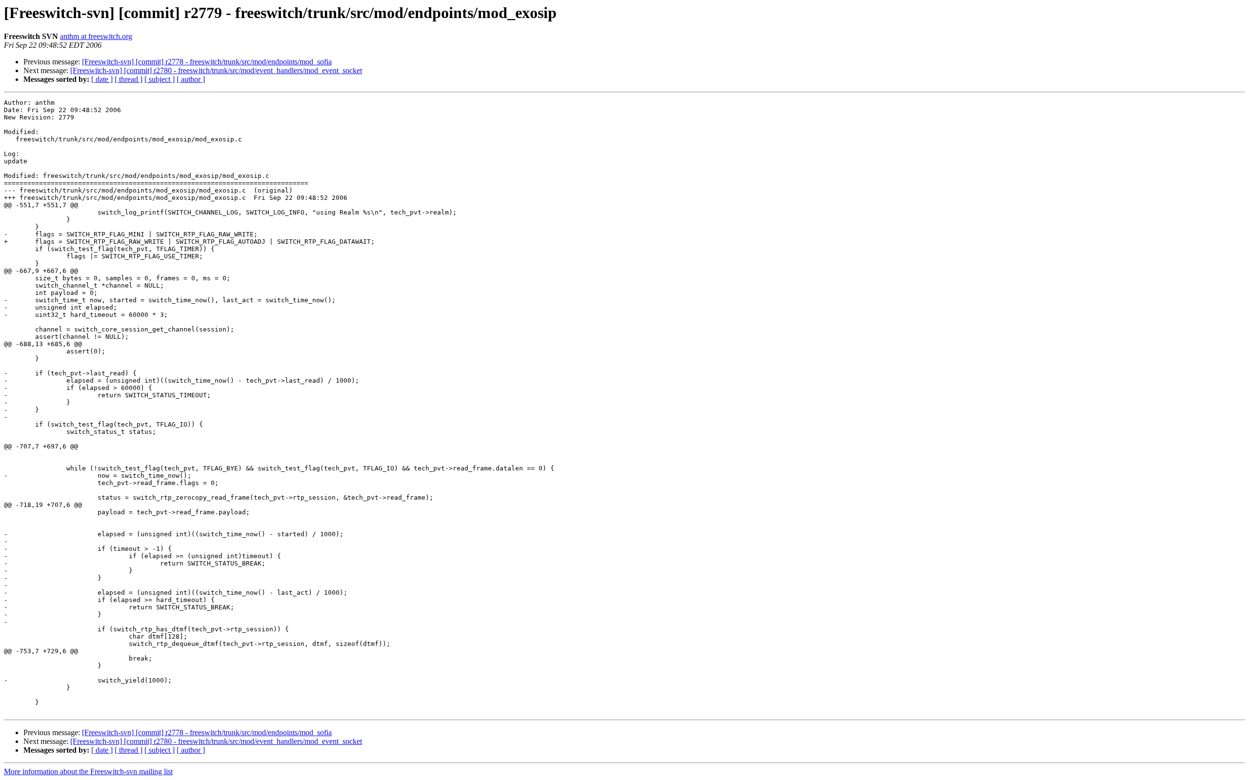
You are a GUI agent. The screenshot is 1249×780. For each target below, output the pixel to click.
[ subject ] (159, 79)
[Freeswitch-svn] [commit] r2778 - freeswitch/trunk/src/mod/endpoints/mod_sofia (207, 62)
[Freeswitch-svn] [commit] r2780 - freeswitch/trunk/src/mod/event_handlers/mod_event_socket (216, 70)
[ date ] (102, 79)
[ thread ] (128, 79)
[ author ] (191, 79)
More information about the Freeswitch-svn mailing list (88, 771)
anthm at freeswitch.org (96, 36)
